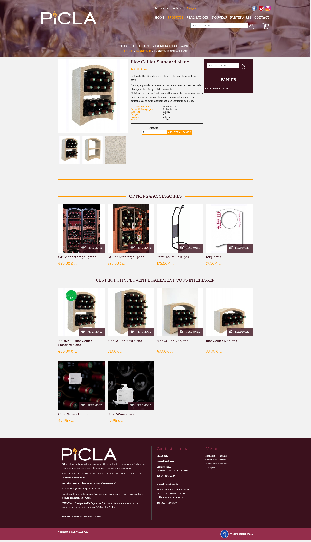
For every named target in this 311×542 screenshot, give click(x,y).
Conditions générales (215, 460)
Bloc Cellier (143, 51)
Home (159, 17)
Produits (175, 17)
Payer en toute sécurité (216, 463)
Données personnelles (216, 456)
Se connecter (162, 8)
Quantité (153, 128)
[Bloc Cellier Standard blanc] (93, 131)
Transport (210, 467)
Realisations (197, 17)
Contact (261, 17)
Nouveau (219, 17)
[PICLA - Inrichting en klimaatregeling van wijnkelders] (69, 17)
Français (191, 8)
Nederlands (179, 8)
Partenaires (240, 17)
